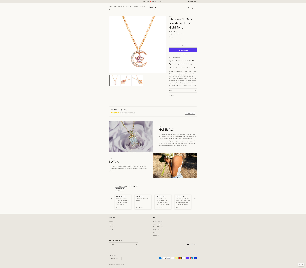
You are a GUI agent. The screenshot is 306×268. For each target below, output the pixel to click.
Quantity (171, 37)
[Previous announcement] (136, 1)
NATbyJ (113, 264)
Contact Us (156, 235)
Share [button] (172, 95)
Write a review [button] (190, 113)
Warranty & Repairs (158, 224)
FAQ (154, 232)
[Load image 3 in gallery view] (137, 80)
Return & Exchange (158, 227)
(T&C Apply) (188, 64)
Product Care (156, 229)
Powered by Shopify (120, 264)
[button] (121, 6)
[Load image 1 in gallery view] (115, 80)
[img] (154, 188)
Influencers (112, 227)
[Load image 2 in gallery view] (126, 80)
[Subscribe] (136, 244)
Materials (111, 224)
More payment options (183, 54)
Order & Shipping (157, 221)
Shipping (171, 34)
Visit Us (111, 229)
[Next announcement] (170, 1)
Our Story (111, 221)
